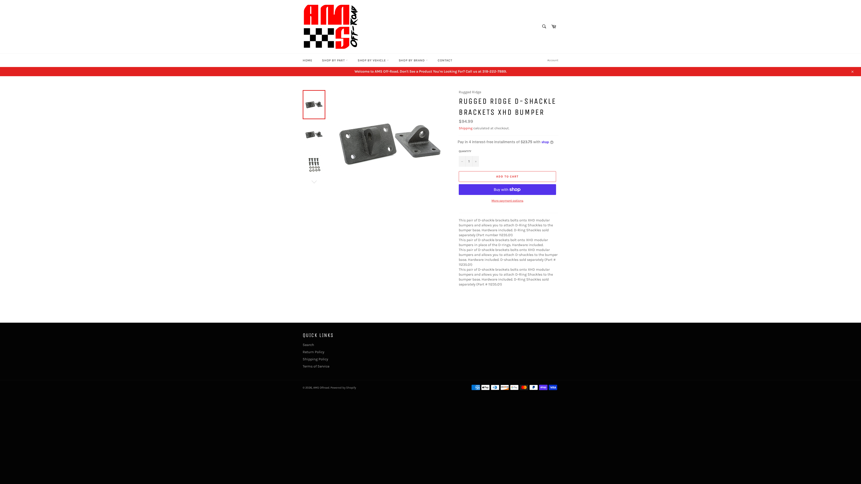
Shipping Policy (315, 359)
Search (308, 345)
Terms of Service (316, 366)
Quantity (465, 151)
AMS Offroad (321, 387)
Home (307, 60)
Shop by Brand (412, 60)
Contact (445, 60)
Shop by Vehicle (372, 60)
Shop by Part (334, 60)
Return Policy (313, 352)
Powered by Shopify (343, 387)
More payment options (507, 201)
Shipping (465, 128)
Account (552, 60)
